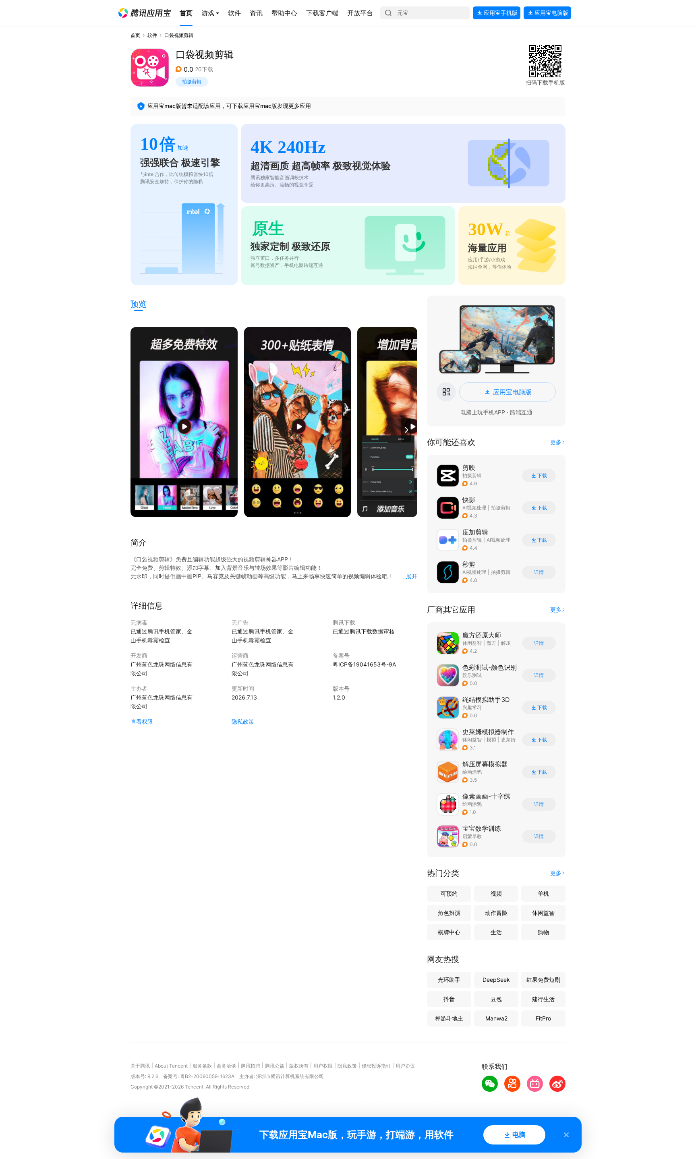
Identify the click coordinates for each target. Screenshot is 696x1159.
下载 (542, 475)
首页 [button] (135, 35)
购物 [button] (543, 932)
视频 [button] (496, 893)
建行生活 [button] (543, 998)
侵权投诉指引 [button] (376, 1066)
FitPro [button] (543, 1018)
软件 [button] (152, 35)
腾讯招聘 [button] (250, 1066)
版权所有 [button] (299, 1066)
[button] (144, 13)
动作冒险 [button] (496, 912)
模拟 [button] (491, 740)
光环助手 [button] (449, 979)
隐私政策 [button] (243, 721)
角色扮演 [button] (449, 912)
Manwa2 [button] (496, 1018)
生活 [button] (496, 932)
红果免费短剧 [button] (543, 979)
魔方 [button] (491, 643)
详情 (539, 572)
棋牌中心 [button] (449, 932)
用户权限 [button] (323, 1066)
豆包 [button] (496, 998)
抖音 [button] (449, 998)
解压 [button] (506, 643)
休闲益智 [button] (472, 643)
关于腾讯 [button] (140, 1066)
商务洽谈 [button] (226, 1066)
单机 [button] (543, 893)
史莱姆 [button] (508, 740)
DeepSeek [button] (496, 979)
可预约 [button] (449, 893)
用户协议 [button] (405, 1066)
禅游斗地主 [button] (449, 1018)
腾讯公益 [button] (274, 1066)
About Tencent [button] (171, 1066)
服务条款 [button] (202, 1066)
